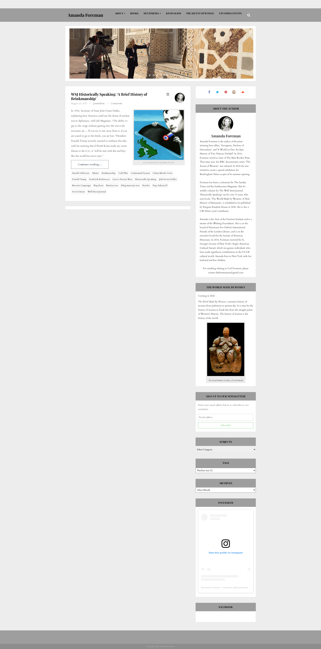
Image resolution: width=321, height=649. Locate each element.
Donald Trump (79, 179)
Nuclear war (112, 185)
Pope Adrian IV (160, 185)
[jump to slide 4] (164, 75)
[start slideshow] (150, 75)
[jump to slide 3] (160, 75)
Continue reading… (90, 164)
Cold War (123, 173)
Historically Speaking (145, 179)
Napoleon (98, 185)
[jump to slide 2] (157, 75)
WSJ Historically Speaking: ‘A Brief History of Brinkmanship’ (109, 96)
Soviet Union (78, 191)
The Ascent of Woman (200, 13)
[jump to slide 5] (167, 75)
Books (134, 13)
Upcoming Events (230, 13)
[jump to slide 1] (153, 75)
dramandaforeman (246, 587)
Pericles (146, 185)
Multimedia (151, 13)
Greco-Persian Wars (122, 179)
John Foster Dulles (168, 179)
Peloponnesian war (130, 185)
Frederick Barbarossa (99, 179)
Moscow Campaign (81, 185)
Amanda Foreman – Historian (216, 587)
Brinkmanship (109, 173)
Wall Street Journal (97, 191)
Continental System (140, 173)
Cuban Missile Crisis (162, 173)
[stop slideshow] (171, 75)
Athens (95, 173)
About (119, 13)
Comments (116, 103)
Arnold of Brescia (80, 173)
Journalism (173, 13)
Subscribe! (226, 425)
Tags (226, 463)
